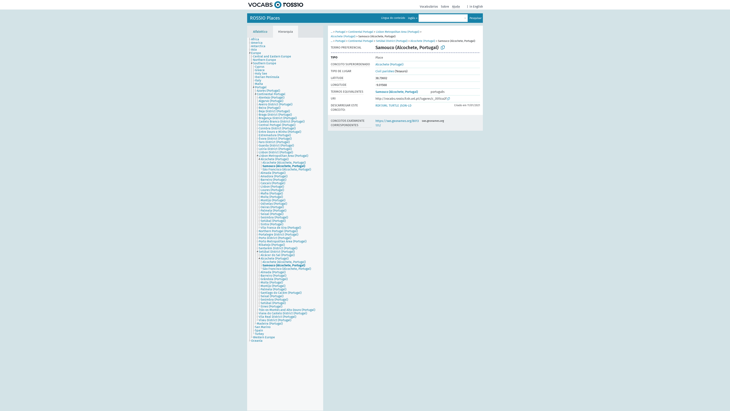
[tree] (285, 224)
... (331, 31)
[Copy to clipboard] (443, 47)
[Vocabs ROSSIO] (275, 5)
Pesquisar (476, 18)
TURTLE (394, 105)
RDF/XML (381, 105)
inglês (411, 18)
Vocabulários (429, 6)
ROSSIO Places (265, 18)
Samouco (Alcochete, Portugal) (396, 92)
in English (476, 6)
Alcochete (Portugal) (343, 36)
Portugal (340, 31)
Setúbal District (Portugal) (392, 41)
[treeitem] (257, 39)
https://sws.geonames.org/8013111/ (397, 123)
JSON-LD (405, 105)
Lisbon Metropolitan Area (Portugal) (397, 31)
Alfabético (260, 31)
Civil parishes (384, 71)
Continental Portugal (360, 31)
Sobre (445, 6)
